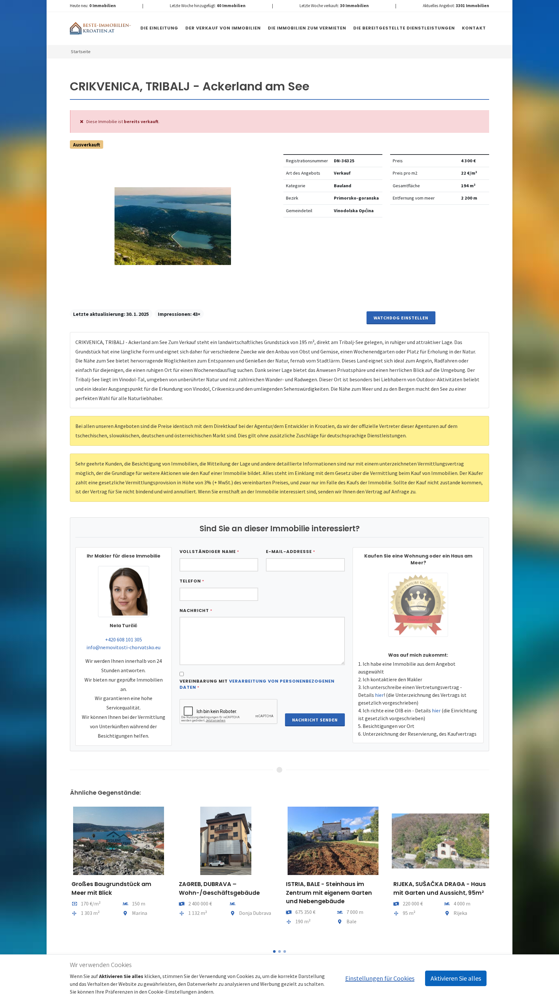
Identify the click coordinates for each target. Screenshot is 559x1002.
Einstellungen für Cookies (379, 978)
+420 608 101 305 (123, 639)
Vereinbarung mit (257, 684)
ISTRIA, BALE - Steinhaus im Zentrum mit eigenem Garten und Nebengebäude (329, 892)
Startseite (81, 51)
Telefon (192, 581)
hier (379, 695)
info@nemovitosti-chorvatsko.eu (123, 647)
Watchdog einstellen (401, 318)
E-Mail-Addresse (290, 551)
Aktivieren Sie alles (456, 978)
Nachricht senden (315, 720)
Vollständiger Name (209, 551)
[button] (274, 951)
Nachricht (196, 610)
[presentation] (64, 874)
